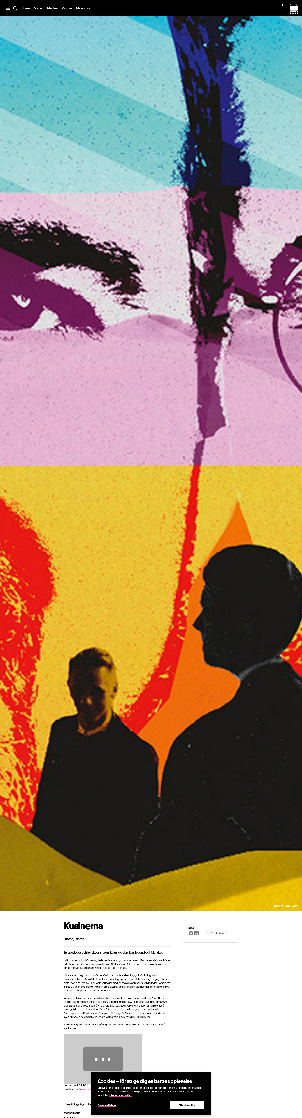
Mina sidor (83, 8)
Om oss (67, 8)
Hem (26, 8)
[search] (15, 8)
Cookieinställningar (107, 1105)
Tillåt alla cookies (187, 1105)
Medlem (53, 8)
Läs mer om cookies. (120, 1095)
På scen (38, 8)
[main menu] (8, 8)
